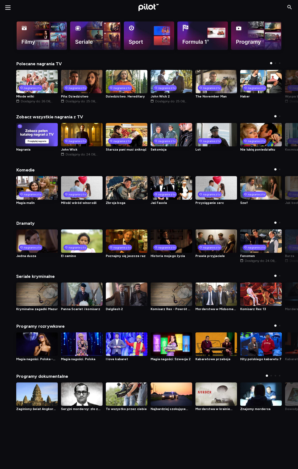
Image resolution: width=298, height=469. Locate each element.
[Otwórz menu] (7, 7)
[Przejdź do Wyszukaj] (290, 7)
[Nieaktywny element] (42, 35)
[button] (271, 63)
